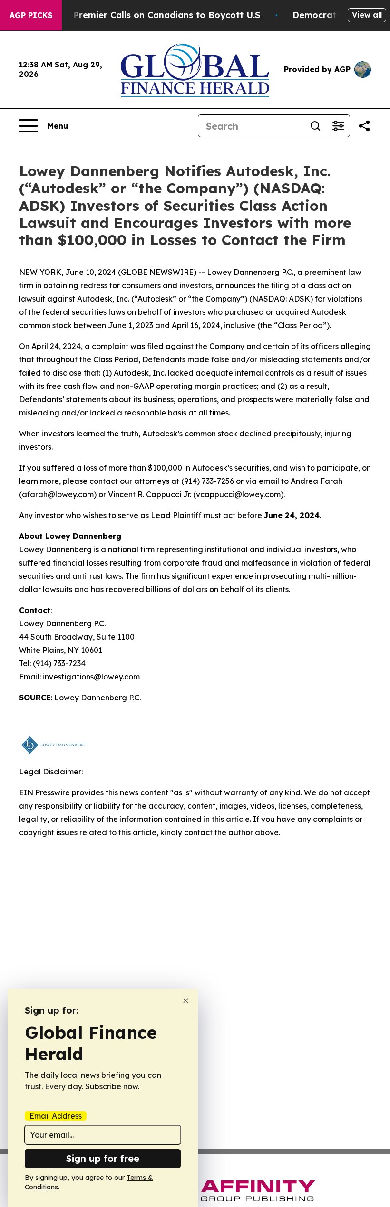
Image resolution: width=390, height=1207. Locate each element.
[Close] (185, 1000)
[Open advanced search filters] (338, 126)
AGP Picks (31, 15)
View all (367, 14)
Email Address (55, 1116)
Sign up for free (102, 1158)
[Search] (315, 126)
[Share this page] (364, 125)
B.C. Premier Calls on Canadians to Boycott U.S (157, 14)
